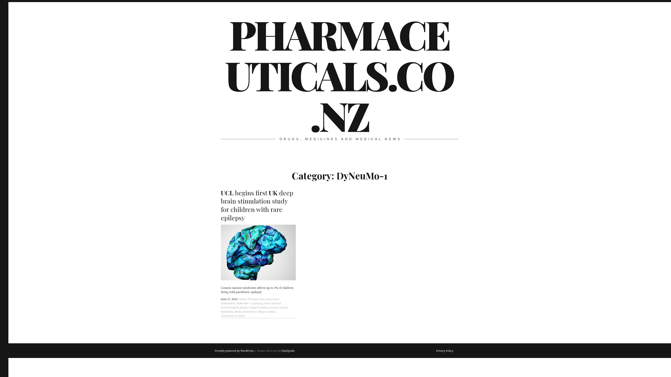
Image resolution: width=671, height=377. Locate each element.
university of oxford (233, 315)
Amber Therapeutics (251, 299)
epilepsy (257, 303)
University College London (259, 311)
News (238, 311)
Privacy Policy (444, 350)
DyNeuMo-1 (243, 303)
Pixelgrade (288, 350)
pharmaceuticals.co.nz (339, 74)
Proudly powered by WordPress (234, 350)
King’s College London (253, 307)
